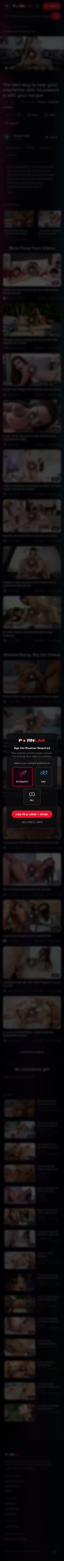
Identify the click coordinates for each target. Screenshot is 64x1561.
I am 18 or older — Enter (32, 814)
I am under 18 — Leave (32, 821)
